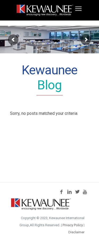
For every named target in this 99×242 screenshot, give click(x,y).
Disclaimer (76, 232)
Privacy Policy (73, 225)
